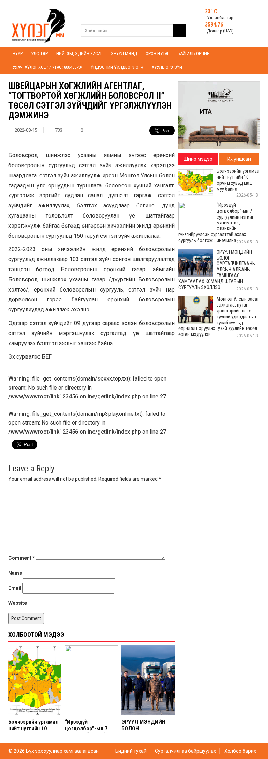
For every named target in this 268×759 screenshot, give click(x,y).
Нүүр (18, 53)
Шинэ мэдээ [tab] (198, 159)
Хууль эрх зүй (167, 67)
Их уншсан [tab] (239, 159)
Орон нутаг (157, 53)
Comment (21, 558)
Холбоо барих (240, 751)
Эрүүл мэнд (124, 53)
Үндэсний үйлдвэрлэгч (117, 67)
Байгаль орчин (194, 53)
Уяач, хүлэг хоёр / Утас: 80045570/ (47, 67)
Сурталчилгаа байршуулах (185, 751)
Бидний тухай (131, 751)
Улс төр (39, 53)
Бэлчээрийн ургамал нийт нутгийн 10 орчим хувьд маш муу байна (34, 732)
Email (14, 588)
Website (17, 603)
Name (15, 573)
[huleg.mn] (38, 23)
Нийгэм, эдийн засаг (79, 53)
